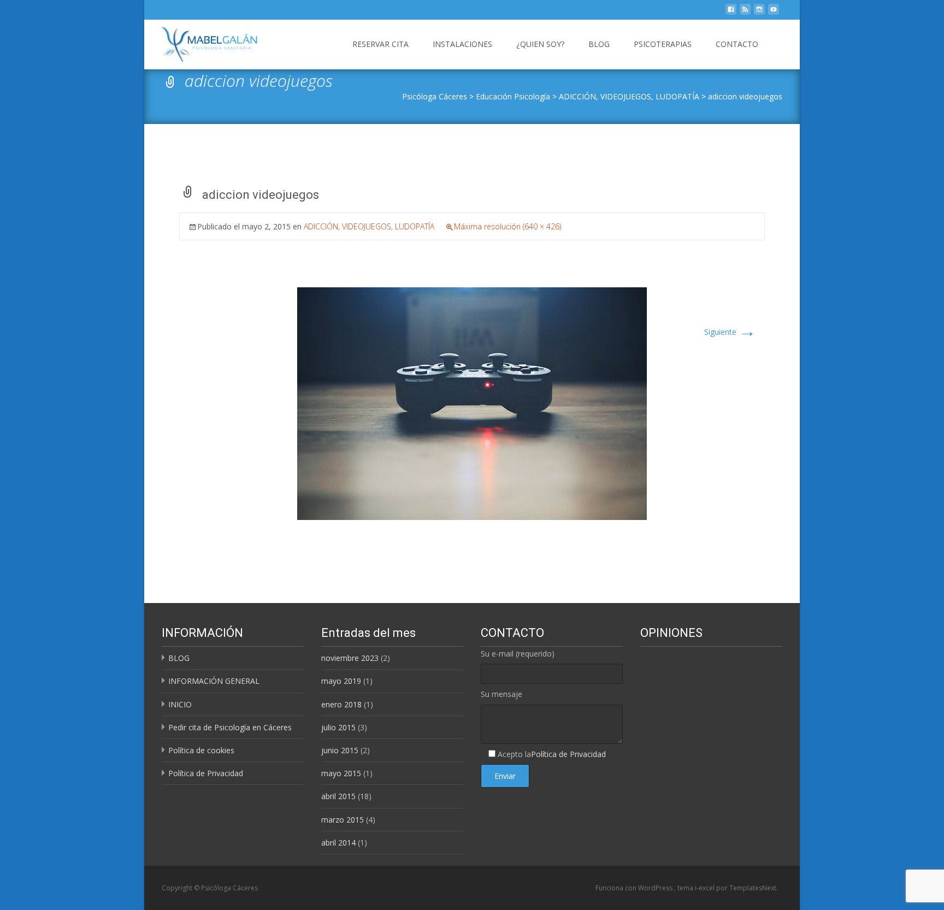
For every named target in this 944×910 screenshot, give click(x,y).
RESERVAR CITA (380, 44)
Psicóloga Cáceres (434, 96)
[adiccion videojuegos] (472, 403)
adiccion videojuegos (745, 96)
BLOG (599, 44)
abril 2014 (338, 842)
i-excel (705, 888)
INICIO (180, 704)
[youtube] (773, 12)
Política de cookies (201, 750)
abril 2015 (338, 796)
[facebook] (730, 12)
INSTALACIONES (462, 44)
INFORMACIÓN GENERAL (213, 681)
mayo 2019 (341, 681)
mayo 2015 (341, 773)
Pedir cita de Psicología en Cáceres (230, 727)
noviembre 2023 (350, 658)
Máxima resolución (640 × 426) (507, 226)
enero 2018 (341, 704)
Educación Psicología (513, 96)
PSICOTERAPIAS (663, 44)
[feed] (745, 12)
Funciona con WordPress (634, 888)
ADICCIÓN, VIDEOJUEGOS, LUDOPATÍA (629, 96)
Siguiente (730, 332)
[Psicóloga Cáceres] (200, 41)
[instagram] (759, 12)
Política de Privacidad (205, 773)
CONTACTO (737, 44)
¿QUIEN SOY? (540, 44)
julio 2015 (338, 727)
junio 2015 (339, 750)
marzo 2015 (342, 819)
